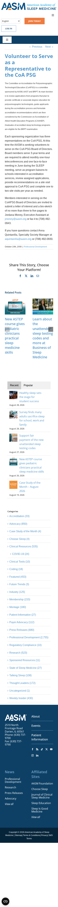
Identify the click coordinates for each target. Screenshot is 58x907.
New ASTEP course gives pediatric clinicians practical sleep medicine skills (15, 336)
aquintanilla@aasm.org (18, 239)
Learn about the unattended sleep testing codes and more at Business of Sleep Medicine (43, 338)
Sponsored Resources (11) (24, 660)
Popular (28, 385)
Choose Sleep (39, 789)
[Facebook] (32, 749)
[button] (7, 329)
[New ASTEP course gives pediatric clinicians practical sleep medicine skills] (15, 300)
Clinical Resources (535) (23, 546)
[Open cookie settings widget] (5, 901)
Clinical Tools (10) (19, 561)
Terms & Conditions (31, 835)
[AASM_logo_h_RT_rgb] (29, 3)
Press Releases (14, 793)
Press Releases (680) (21, 630)
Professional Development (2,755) (28, 637)
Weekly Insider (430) (21, 698)
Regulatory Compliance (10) (25, 645)
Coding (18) (16, 569)
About (35, 716)
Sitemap (18, 835)
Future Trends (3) (19, 584)
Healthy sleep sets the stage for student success (30, 397)
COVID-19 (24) (20, 554)
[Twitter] (46, 749)
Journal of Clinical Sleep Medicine (41, 796)
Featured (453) (17, 576)
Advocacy (10, 798)
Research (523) (18, 652)
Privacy (44, 835)
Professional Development (35, 247)
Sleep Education (41, 803)
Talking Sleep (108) (20, 675)
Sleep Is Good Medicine (39, 810)
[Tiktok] (42, 749)
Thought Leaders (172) (22, 683)
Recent (14, 385)
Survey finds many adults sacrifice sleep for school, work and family (32, 418)
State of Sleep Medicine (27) (25, 667)
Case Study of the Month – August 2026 (29, 487)
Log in (8, 28)
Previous (37, 46)
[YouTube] (51, 749)
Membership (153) (19, 599)
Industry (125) (17, 592)
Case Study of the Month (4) (25, 531)
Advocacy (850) (18, 523)
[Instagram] (32, 755)
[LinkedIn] (37, 755)
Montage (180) (17, 607)
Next (48, 46)
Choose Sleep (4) (19, 539)
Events (35, 726)
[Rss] (37, 749)
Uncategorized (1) (19, 690)
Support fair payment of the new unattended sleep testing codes (31, 442)
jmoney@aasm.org (15, 219)
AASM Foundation (42, 783)
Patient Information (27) (22, 614)
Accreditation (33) (19, 516)
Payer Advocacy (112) (21, 622)
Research (10, 787)
